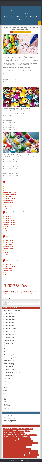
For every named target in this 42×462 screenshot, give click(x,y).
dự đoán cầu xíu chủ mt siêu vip (9, 360)
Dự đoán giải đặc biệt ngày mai (19, 432)
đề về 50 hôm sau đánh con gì (32, 456)
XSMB (31, 13)
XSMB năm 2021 (5, 456)
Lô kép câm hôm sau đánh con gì (11, 293)
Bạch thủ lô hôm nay (34, 291)
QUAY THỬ (35, 16)
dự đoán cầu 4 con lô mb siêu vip (9, 322)
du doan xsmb (27, 430)
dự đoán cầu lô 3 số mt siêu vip (9, 354)
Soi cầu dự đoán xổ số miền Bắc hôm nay (23, 448)
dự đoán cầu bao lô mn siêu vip (9, 363)
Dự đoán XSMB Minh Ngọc (16, 436)
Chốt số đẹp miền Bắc (17, 430)
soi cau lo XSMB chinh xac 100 (17, 444)
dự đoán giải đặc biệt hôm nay (8, 432)
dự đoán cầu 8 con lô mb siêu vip (9, 325)
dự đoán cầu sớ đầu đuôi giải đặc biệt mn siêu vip (12, 372)
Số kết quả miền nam (7, 408)
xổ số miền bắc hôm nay (21, 456)
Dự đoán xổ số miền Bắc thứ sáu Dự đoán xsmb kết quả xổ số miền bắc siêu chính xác (18, 440)
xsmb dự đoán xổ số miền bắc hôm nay (31, 454)
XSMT (38, 13)
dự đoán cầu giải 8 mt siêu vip (8, 352)
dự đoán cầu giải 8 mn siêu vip (9, 367)
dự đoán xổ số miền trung (7, 442)
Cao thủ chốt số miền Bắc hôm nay (9, 428)
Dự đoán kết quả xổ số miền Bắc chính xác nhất (11, 434)
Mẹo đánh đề (28, 293)
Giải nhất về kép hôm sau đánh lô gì (27, 292)
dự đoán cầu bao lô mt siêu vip (9, 348)
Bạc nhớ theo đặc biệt (28, 291)
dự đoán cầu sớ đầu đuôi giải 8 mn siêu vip (11, 370)
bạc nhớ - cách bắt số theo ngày (20, 291)
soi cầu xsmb (5, 452)
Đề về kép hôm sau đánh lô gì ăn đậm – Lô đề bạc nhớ (14, 284)
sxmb (8, 454)
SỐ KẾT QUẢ (20, 19)
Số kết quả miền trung (7, 407)
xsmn (10, 456)
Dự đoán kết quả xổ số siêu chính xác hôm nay (29, 434)
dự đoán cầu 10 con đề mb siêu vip (9, 320)
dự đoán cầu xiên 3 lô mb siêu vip (9, 343)
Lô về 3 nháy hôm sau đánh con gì (21, 293)
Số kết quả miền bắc (7, 405)
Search (5, 304)
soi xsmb (4, 454)
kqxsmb (22, 442)
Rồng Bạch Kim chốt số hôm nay (34, 293)
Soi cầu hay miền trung (7, 346)
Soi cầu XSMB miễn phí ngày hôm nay (14, 452)
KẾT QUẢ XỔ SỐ (7, 16)
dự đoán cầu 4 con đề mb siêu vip (9, 316)
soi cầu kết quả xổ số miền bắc (8, 450)
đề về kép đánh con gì (18, 292)
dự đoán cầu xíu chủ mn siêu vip (9, 375)
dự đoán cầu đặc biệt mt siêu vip (9, 351)
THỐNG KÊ (18, 16)
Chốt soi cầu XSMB (19, 428)
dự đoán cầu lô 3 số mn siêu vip (9, 369)
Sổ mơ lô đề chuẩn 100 (19, 13)
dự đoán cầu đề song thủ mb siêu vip (10, 334)
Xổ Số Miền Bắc (14, 456)
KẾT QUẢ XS (27, 13)
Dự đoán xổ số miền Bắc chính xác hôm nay (10, 438)
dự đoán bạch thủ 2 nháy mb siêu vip (10, 313)
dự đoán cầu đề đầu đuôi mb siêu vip (10, 331)
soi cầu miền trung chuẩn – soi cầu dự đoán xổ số (15, 8)
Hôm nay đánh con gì (17, 442)
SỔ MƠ (31, 16)
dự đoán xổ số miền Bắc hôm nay (24, 438)
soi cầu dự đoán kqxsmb (21, 446)
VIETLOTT (12, 16)
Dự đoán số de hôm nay (7, 436)
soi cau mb (15, 446)
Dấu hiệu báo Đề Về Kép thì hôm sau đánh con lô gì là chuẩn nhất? (16, 286)
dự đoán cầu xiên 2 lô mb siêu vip (9, 342)
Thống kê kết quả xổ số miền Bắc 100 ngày (16, 454)
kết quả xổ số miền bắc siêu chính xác (31, 442)
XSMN (34, 13)
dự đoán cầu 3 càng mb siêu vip (9, 314)
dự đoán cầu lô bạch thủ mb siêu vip (9, 337)
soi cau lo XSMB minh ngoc (7, 446)
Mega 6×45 (6, 390)
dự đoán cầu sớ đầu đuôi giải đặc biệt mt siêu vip (12, 357)
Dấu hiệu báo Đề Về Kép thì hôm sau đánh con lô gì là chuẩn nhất (16, 285)
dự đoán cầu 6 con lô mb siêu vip (9, 323)
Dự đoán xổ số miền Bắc (11, 292)
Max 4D (5, 393)
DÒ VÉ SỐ (27, 16)
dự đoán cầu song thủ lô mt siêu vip (9, 358)
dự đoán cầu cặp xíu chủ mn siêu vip (9, 364)
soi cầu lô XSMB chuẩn (34, 450)
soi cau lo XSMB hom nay (27, 444)
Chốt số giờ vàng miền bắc (27, 428)
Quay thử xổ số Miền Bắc (7, 444)
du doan (22, 430)
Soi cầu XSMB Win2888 (25, 452)
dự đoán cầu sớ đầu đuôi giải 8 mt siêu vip (10, 355)
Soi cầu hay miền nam (7, 361)
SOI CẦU (22, 16)
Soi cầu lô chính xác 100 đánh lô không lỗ (22, 450)
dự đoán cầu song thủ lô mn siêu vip (9, 373)
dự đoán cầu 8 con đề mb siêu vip (9, 319)
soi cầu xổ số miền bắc (34, 452)
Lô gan (5, 293)
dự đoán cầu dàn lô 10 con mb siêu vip (10, 328)
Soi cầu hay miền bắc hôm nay (8, 333)
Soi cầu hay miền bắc (31, 8)
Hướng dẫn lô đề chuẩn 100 (7, 13)
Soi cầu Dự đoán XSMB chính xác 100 (9, 448)
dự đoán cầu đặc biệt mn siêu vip (9, 366)
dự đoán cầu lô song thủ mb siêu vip (9, 340)
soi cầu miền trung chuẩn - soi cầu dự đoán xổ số (22, 31)
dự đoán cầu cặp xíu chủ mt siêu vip (9, 349)
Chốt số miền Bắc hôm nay (7, 430)
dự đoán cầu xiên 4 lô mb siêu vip (9, 345)
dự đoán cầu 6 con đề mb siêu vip (9, 317)
